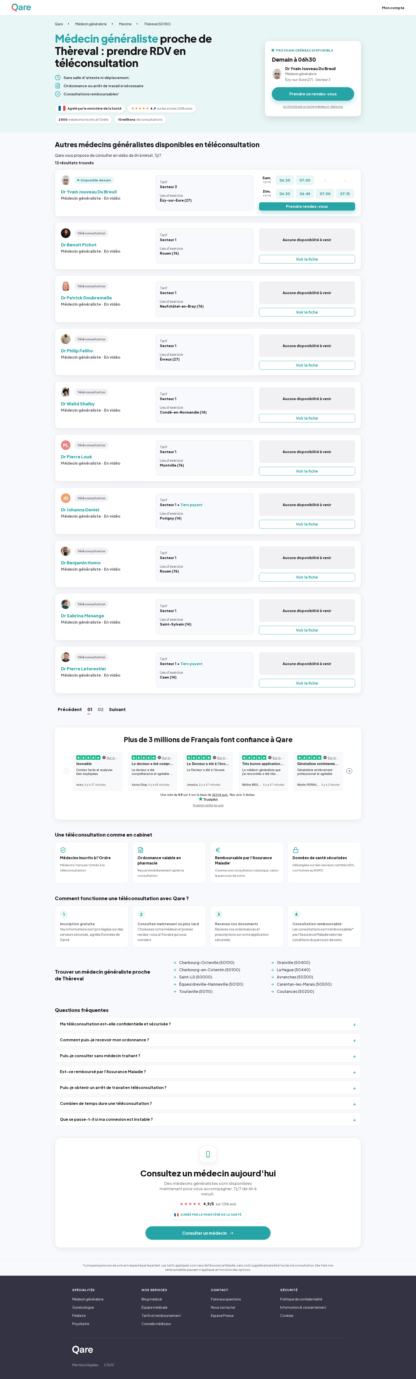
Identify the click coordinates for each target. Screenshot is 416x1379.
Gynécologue (83, 1307)
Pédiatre (79, 1315)
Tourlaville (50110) (195, 991)
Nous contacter (223, 1307)
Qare (59, 24)
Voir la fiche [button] (307, 259)
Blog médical (152, 1299)
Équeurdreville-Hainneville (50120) (211, 984)
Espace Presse (222, 1315)
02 (101, 709)
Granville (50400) (293, 962)
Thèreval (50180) (157, 24)
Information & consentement (303, 1307)
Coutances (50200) (295, 991)
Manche (125, 24)
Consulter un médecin (204, 1233)
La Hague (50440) (293, 969)
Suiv (117, 709)
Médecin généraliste (91, 24)
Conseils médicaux (156, 1323)
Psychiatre (80, 1323)
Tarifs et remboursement (161, 1315)
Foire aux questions (226, 1299)
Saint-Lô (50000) (195, 976)
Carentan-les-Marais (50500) (304, 984)
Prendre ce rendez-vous (313, 93)
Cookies (286, 1315)
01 (89, 709)
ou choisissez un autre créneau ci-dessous (313, 106)
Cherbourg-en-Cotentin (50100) (209, 969)
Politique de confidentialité (301, 1299)
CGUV (109, 1365)
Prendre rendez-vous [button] (307, 206)
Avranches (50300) (295, 976)
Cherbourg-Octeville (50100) (206, 962)
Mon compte (393, 8)
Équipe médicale (154, 1307)
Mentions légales (85, 1365)
